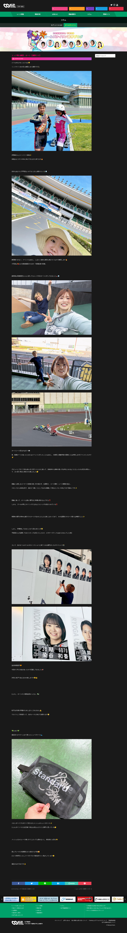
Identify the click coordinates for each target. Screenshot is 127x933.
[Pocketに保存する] (84, 883)
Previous (2, 899)
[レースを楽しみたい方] (60, 8)
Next (125, 899)
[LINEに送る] (45, 883)
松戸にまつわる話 (56, 25)
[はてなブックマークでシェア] (58, 883)
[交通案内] (90, 8)
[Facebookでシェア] (18, 883)
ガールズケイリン (70, 25)
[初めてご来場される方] (77, 8)
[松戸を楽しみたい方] (116, 8)
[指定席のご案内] (101, 8)
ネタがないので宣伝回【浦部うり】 (24, 889)
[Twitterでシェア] (31, 883)
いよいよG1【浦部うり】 (82, 889)
